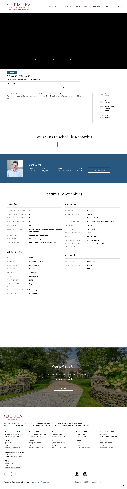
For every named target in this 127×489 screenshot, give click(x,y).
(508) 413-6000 (11, 443)
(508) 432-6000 (106, 443)
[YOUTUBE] (11, 474)
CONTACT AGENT (99, 170)
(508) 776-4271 (46, 171)
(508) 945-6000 (82, 443)
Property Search (82, 6)
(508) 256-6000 (35, 443)
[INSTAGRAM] (15, 474)
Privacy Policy (96, 482)
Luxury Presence (42, 482)
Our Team (96, 6)
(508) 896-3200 (58, 443)
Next (64, 144)
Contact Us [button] (63, 388)
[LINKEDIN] (6, 474)
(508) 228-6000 (11, 463)
